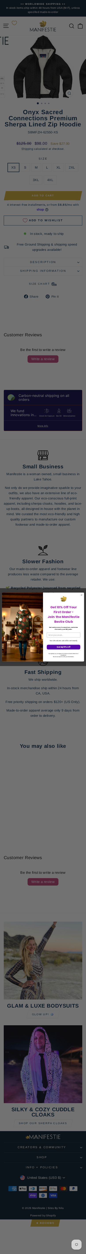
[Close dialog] (81, 594)
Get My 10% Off (63, 647)
